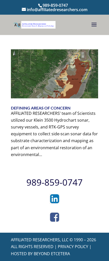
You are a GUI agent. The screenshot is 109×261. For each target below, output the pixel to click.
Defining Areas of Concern (40, 107)
